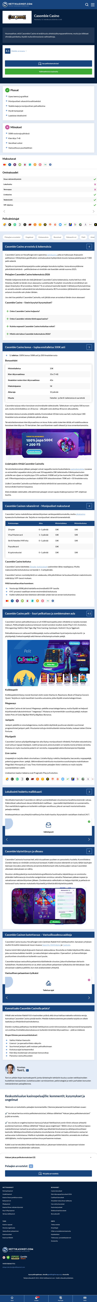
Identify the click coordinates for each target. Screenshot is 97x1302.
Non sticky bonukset (57, 1204)
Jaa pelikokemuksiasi (50, 63)
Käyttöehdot (55, 1234)
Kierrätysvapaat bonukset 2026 (61, 1194)
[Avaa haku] (87, 4)
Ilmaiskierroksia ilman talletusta (61, 1201)
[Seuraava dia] (93, 211)
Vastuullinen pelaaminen (11, 1231)
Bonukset (57, 237)
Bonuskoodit (55, 1214)
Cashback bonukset (57, 1197)
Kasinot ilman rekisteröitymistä (13, 1207)
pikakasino (80, 514)
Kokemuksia (43, 237)
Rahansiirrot (71, 237)
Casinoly (66, 945)
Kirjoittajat (54, 1228)
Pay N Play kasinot (8, 1211)
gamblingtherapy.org (55, 1274)
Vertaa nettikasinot (9, 1214)
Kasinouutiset (7, 1234)
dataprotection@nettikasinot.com (14, 1267)
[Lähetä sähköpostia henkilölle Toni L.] (27, 1070)
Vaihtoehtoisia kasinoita (48, 71)
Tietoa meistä (55, 1224)
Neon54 (45, 945)
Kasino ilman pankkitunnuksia (12, 1197)
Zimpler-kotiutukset (38, 566)
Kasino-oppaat (7, 1224)
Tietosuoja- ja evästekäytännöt (61, 1238)
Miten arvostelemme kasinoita (61, 1231)
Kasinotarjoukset (56, 1207)
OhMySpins (55, 945)
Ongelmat (29, 237)
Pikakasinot (6, 1204)
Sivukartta (54, 1241)
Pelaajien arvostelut (12, 237)
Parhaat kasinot (8, 1191)
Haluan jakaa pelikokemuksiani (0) (20, 1157)
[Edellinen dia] (4, 211)
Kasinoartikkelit (8, 1238)
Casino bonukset (56, 1191)
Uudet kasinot (7, 1194)
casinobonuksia (77, 469)
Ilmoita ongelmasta (9, 1228)
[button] (92, 4)
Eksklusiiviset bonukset (58, 1211)
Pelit (83, 237)
